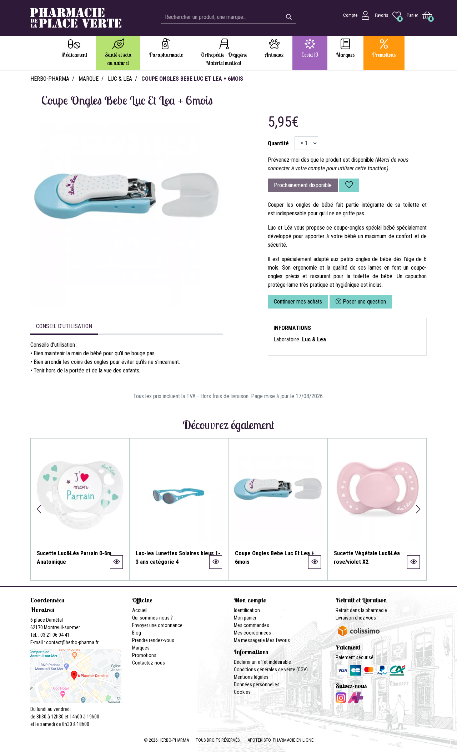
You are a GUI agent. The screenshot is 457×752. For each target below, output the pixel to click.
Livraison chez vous (356, 618)
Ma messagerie (249, 640)
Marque (89, 78)
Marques (141, 648)
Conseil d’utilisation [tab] (64, 326)
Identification (247, 610)
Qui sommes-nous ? (152, 618)
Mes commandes (251, 625)
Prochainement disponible (303, 185)
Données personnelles (257, 684)
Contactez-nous (148, 663)
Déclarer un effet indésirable (262, 662)
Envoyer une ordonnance (157, 625)
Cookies (242, 692)
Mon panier (245, 618)
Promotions (144, 655)
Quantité (278, 143)
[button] (39, 509)
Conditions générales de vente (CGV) (271, 669)
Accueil (139, 610)
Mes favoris (278, 640)
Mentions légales (251, 677)
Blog (136, 633)
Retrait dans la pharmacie (361, 610)
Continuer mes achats (298, 301)
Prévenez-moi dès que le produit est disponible (321, 159)
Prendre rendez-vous (153, 640)
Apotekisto (280, 740)
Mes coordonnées (252, 633)
